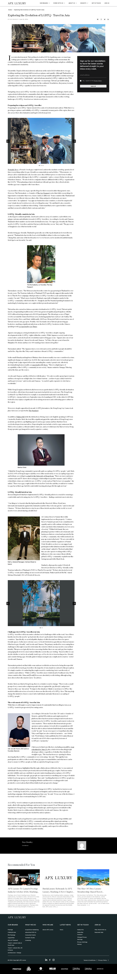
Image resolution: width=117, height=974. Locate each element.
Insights (83, 3)
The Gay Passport (43, 193)
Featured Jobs (99, 932)
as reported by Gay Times (28, 327)
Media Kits (80, 929)
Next (74, 141)
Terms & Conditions (90, 960)
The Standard (33, 411)
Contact (79, 934)
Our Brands (44, 3)
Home (10, 9)
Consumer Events (30, 935)
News (61, 929)
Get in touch (96, 3)
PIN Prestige (11, 935)
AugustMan (11, 937)
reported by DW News (40, 365)
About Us (72, 3)
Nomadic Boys (13, 170)
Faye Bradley (14, 19)
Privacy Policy (98, 80)
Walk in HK (20, 417)
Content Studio (30, 937)
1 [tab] (39, 165)
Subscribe (80, 932)
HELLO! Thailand (13, 940)
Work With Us (58, 3)
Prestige (10, 929)
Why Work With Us (100, 929)
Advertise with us (30, 932)
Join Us (106, 3)
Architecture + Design (14, 952)
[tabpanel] (41, 141)
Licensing (28, 940)
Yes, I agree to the (92, 80)
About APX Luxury (48, 929)
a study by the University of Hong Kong (40, 476)
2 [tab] (41, 165)
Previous (8, 141)
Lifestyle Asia (12, 932)
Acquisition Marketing (32, 929)
